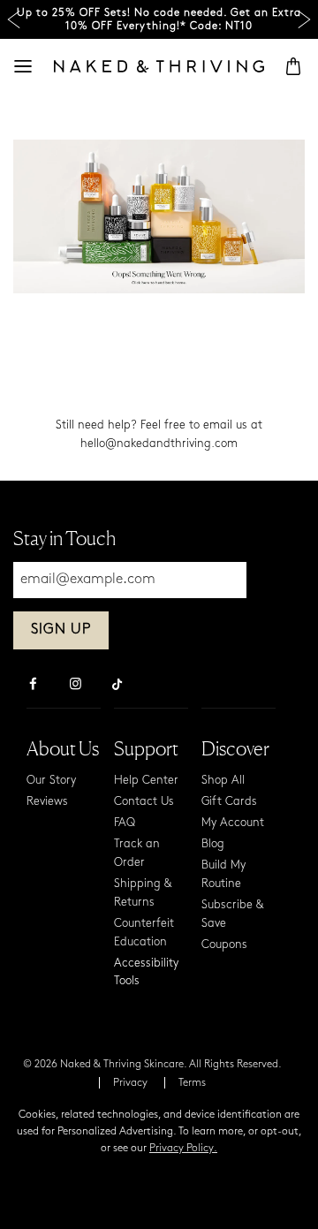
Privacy (130, 1083)
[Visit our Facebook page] (32, 685)
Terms (192, 1083)
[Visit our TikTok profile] (117, 682)
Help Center (146, 780)
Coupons (224, 945)
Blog (212, 844)
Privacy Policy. (183, 1148)
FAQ (124, 823)
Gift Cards (229, 802)
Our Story (51, 780)
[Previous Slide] (13, 20)
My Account (232, 823)
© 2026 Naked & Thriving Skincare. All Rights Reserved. (152, 1064)
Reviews (47, 802)
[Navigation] (23, 66)
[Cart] (293, 66)
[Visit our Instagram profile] (75, 685)
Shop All (223, 780)
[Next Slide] (304, 20)
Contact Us (144, 802)
